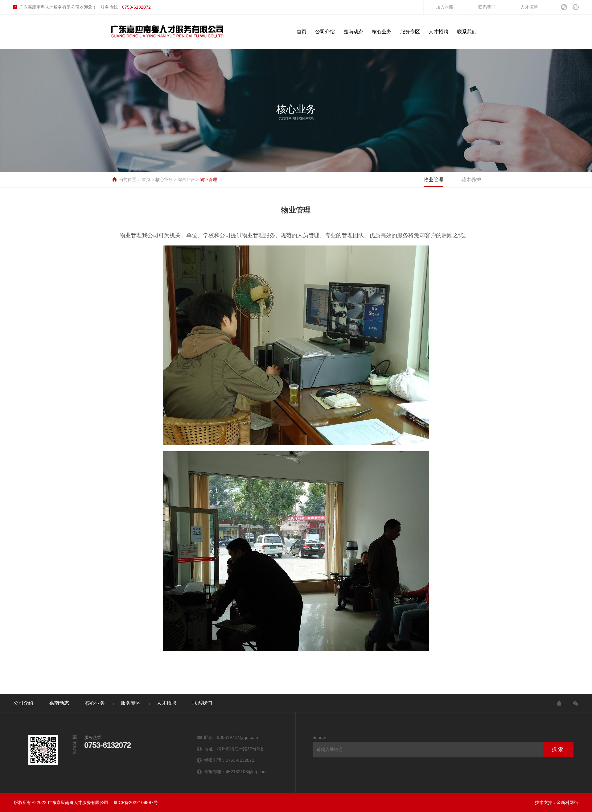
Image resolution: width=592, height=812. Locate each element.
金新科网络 (567, 802)
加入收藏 (444, 7)
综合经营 (187, 179)
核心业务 (164, 179)
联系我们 (486, 7)
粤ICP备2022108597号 (135, 802)
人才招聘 (529, 7)
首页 (147, 179)
